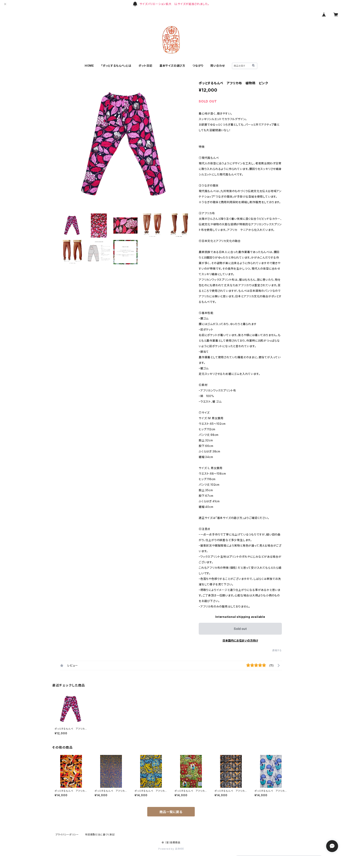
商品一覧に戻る (171, 812)
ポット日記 (145, 65)
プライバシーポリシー (67, 834)
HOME (89, 65)
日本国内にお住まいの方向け (240, 640)
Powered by (166, 848)
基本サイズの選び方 (172, 65)
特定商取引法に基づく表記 (100, 834)
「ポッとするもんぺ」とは (116, 65)
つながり (197, 65)
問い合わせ (217, 65)
